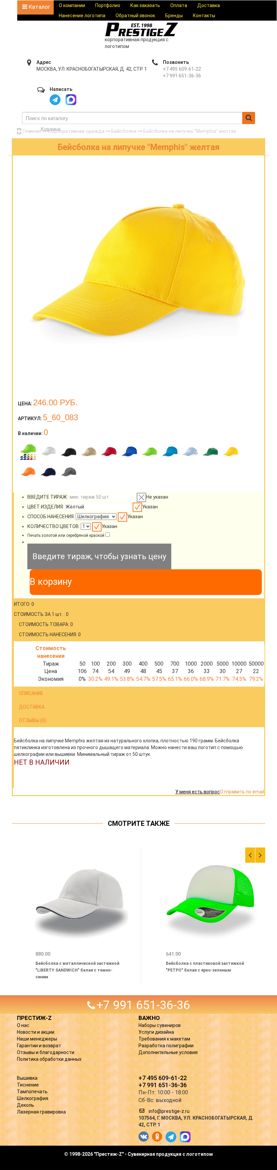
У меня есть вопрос (197, 791)
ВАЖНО (149, 1017)
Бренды (174, 15)
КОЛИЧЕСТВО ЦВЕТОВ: (53, 526)
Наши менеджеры (37, 1039)
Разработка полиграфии (166, 1045)
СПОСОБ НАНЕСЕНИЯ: (51, 516)
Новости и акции (35, 1032)
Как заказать (145, 5)
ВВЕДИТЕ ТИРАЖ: (47, 497)
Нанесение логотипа (82, 15)
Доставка (208, 5)
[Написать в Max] (71, 99)
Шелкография (32, 1098)
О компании (72, 5)
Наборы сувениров (159, 1025)
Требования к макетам (164, 1039)
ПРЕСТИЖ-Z (34, 1017)
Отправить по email (242, 791)
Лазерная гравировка (41, 1112)
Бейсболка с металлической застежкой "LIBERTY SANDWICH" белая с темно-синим (77, 970)
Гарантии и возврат (39, 1045)
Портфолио (107, 5)
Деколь (25, 1105)
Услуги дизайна (156, 1032)
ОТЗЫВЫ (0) (32, 720)
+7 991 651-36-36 (182, 75)
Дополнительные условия (168, 1052)
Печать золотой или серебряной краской (65, 535)
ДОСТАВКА (32, 707)
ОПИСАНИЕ (31, 693)
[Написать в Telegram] (55, 99)
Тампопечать (32, 1091)
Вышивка (27, 1078)
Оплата (178, 5)
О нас (23, 1025)
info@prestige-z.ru (169, 1111)
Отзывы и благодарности (45, 1052)
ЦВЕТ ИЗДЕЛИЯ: (45, 506)
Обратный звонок (135, 15)
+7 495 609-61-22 (182, 69)
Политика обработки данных (49, 1059)
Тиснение (28, 1085)
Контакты (204, 15)
